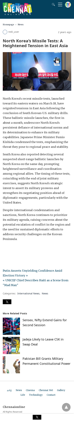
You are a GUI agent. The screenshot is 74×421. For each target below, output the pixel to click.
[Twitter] (11, 248)
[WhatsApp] (16, 248)
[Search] (53, 4)
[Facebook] (5, 248)
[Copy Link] (22, 248)
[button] (7, 301)
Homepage (8, 24)
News (21, 24)
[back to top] (66, 407)
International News (28, 293)
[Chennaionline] (17, 14)
